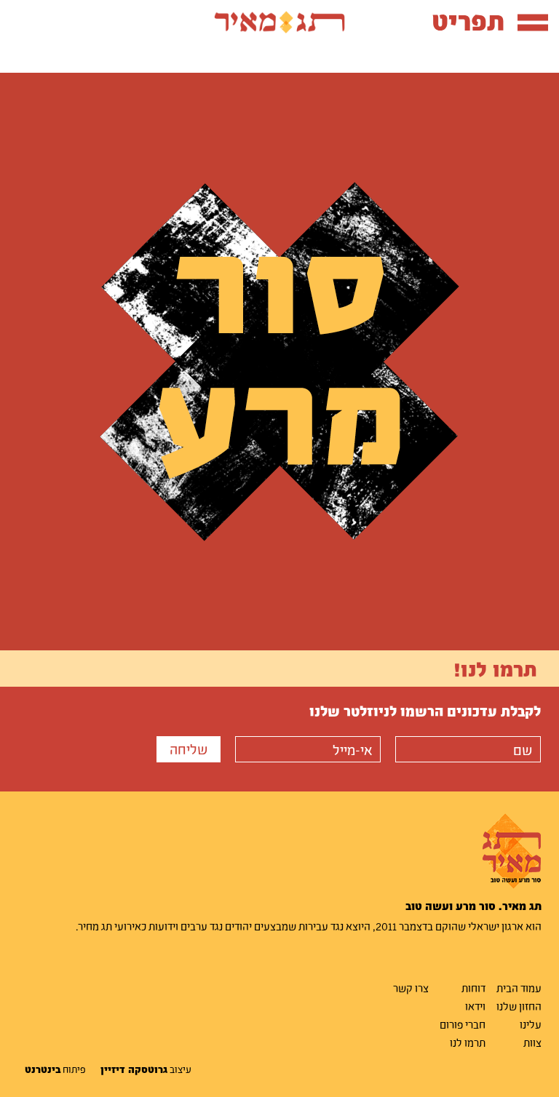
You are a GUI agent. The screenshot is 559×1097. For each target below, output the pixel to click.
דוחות (473, 987)
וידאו (475, 1006)
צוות (532, 1042)
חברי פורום (462, 1024)
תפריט (468, 20)
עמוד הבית (519, 987)
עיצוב (145, 1069)
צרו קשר (411, 987)
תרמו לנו (467, 1042)
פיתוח (55, 1069)
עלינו (531, 1024)
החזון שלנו (519, 1006)
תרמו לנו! (495, 668)
